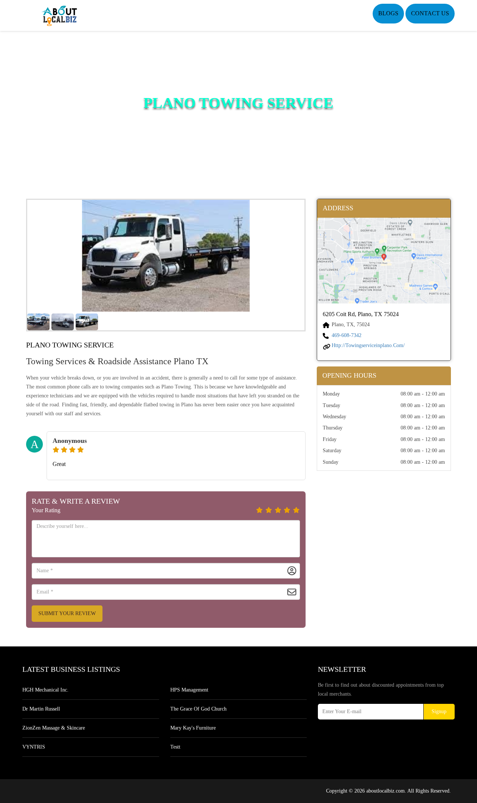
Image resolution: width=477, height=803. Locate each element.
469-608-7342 (346, 335)
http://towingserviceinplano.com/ (368, 345)
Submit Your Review (67, 613)
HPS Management (189, 690)
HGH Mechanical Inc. (45, 690)
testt (175, 747)
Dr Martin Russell (41, 709)
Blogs (388, 13)
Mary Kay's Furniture (193, 728)
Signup (439, 711)
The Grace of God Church (198, 709)
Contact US (430, 13)
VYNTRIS (33, 747)
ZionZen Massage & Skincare (53, 728)
